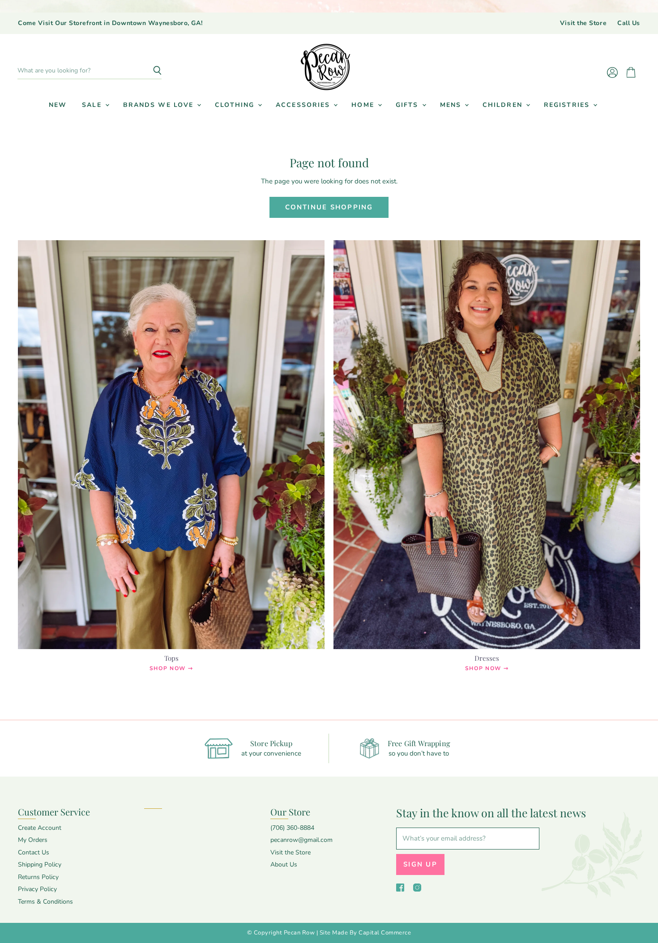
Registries (568, 105)
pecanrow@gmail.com (301, 840)
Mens (452, 105)
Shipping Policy (39, 864)
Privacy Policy (37, 889)
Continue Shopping (329, 207)
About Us (283, 864)
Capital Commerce (385, 933)
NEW (58, 105)
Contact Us (33, 852)
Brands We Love (160, 105)
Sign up (420, 864)
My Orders (32, 840)
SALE (93, 105)
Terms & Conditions (45, 901)
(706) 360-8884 (292, 828)
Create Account (39, 828)
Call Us (628, 23)
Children (504, 105)
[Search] (150, 71)
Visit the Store (583, 23)
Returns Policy (38, 877)
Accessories (304, 105)
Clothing (236, 105)
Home (364, 105)
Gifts (408, 105)
